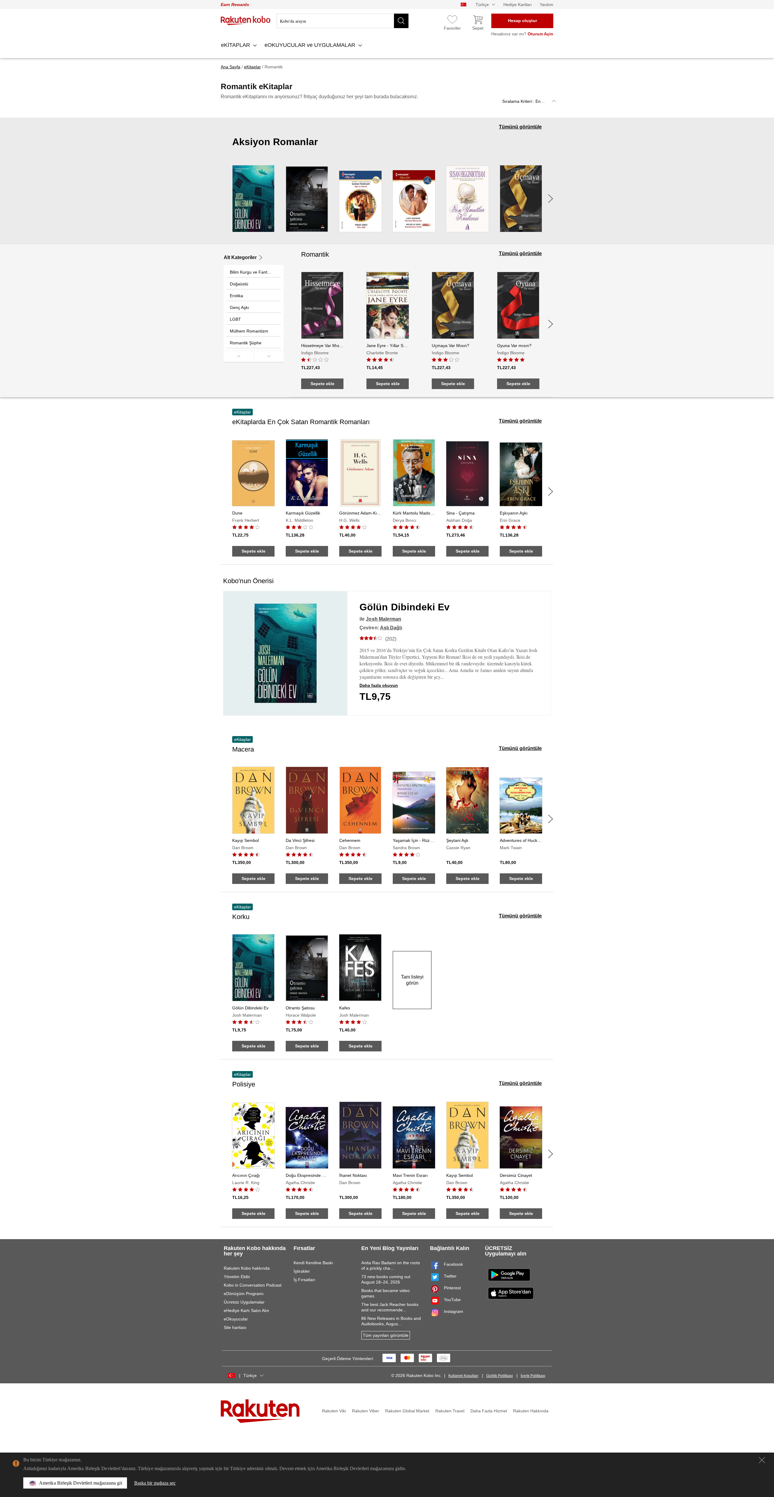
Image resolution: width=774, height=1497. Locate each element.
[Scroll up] (239, 356)
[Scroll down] (269, 356)
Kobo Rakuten (246, 20)
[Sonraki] (550, 198)
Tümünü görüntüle (520, 126)
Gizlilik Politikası (499, 1376)
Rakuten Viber (365, 1410)
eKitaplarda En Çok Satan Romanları (301, 422)
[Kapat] (762, 1460)
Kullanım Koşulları (463, 1376)
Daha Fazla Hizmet (488, 1410)
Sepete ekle (322, 383)
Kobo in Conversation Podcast (252, 1285)
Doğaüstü (239, 283)
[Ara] (401, 21)
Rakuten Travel (449, 1410)
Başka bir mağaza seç (155, 1483)
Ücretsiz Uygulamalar (244, 1302)
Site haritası (235, 1327)
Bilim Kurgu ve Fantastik (253, 272)
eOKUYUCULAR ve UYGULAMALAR (311, 45)
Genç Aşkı (239, 307)
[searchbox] (342, 21)
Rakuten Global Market (407, 1410)
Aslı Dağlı (391, 627)
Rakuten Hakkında (530, 1410)
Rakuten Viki (334, 1410)
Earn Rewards (235, 4)
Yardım (546, 4)
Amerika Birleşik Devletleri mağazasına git (80, 1483)
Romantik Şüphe (246, 342)
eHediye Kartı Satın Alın (246, 1310)
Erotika (236, 295)
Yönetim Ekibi (237, 1276)
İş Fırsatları (304, 1279)
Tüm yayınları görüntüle (385, 1335)
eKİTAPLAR (236, 45)
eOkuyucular (236, 1319)
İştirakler (302, 1271)
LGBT (235, 319)
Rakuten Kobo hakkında (247, 1268)
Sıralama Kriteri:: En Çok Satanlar (530, 101)
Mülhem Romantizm (249, 331)
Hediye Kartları (517, 4)
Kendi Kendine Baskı (313, 1262)
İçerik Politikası (533, 1376)
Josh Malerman (383, 619)
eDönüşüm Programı (244, 1293)
